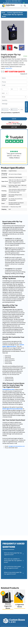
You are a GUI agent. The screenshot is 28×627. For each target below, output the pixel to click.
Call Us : (13, 1)
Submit (14, 119)
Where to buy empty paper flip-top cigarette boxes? (13, 573)
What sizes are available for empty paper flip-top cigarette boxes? (13, 560)
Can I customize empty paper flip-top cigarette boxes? (12, 567)
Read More (9, 68)
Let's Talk (14, 127)
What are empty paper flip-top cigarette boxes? (13, 553)
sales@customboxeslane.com (13, 3)
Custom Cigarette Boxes (15, 13)
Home (3, 13)
